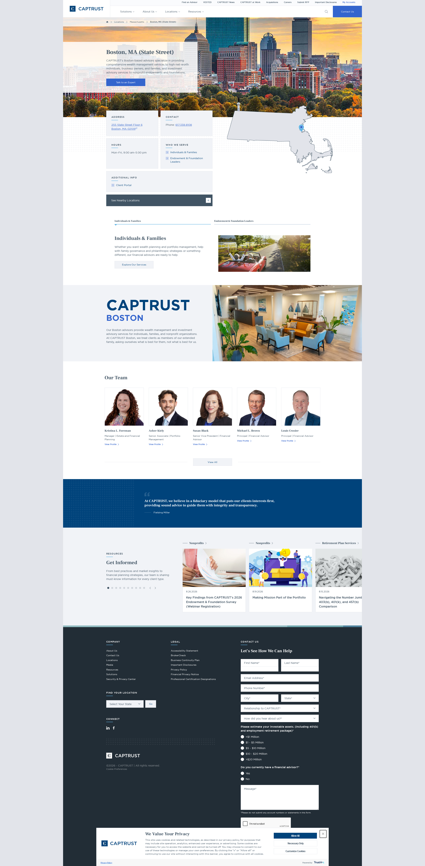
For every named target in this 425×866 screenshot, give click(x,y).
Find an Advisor (189, 2)
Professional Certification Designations (193, 679)
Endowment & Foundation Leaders (186, 160)
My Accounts (348, 2)
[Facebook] (114, 728)
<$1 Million (252, 736)
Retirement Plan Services (339, 543)
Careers (288, 2)
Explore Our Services (134, 264)
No (248, 779)
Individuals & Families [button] (128, 221)
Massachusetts (137, 22)
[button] (323, 834)
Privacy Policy (106, 862)
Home (107, 22)
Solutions (126, 11)
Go (150, 703)
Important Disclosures (326, 2)
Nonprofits (196, 543)
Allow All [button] (295, 835)
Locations (171, 11)
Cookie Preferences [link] (116, 769)
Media (109, 664)
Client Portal (123, 185)
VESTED (207, 2)
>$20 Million (254, 759)
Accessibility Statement (184, 650)
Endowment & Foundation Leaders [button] (234, 221)
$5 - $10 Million (255, 748)
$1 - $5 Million (255, 742)
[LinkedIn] (108, 728)
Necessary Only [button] (296, 843)
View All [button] (212, 462)
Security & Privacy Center (121, 679)
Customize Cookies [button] (295, 851)
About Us (148, 11)
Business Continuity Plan (185, 660)
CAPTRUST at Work (250, 2)
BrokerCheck (178, 656)
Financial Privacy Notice (185, 674)
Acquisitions (272, 2)
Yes (248, 773)
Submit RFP (303, 2)
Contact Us (347, 11)
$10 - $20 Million (256, 753)
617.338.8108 (183, 124)
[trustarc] (319, 862)
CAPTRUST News (226, 2)
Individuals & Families (183, 152)
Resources (194, 11)
